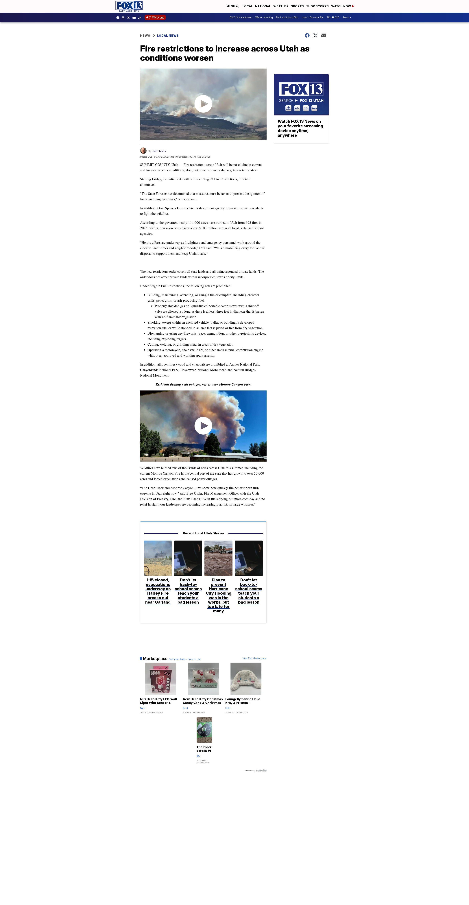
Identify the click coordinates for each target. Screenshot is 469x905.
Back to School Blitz (287, 17)
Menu (231, 6)
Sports (297, 6)
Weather (281, 6)
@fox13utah (140, 17)
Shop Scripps (317, 6)
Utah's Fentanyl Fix (312, 17)
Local (248, 6)
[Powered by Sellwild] (261, 770)
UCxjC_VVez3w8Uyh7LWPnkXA (135, 17)
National (263, 6)
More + (347, 17)
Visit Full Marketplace (255, 658)
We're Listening (264, 17)
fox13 (129, 17)
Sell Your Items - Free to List (185, 659)
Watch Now (341, 6)
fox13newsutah (118, 17)
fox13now (124, 17)
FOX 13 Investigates (241, 17)
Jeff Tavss (159, 151)
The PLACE (333, 17)
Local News (168, 35)
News (145, 35)
